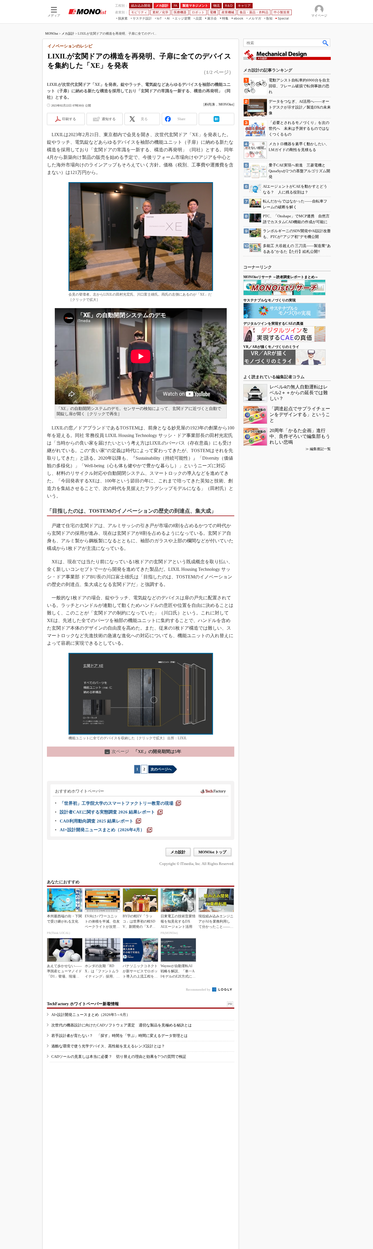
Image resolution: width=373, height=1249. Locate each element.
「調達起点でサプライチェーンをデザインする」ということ (300, 414)
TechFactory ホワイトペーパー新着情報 (83, 1004)
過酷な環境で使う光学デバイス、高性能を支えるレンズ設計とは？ (108, 1046)
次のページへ (161, 769)
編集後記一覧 (320, 449)
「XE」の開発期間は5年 (143, 751)
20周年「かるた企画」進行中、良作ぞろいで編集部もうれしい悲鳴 (300, 436)
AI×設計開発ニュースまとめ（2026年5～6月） (90, 1014)
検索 (325, 43)
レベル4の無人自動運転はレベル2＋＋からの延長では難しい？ (299, 392)
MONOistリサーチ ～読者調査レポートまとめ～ (280, 277)
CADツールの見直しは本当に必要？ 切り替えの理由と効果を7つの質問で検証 (118, 1056)
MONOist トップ (212, 852)
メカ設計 (67, 33)
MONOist (51, 33)
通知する (109, 119)
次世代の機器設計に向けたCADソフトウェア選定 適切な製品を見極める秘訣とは (121, 1025)
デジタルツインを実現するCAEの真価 (273, 323)
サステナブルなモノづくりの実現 (269, 300)
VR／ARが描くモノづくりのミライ (271, 347)
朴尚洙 (210, 104)
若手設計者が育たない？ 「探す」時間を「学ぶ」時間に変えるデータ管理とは (119, 1035)
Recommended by (198, 989)
